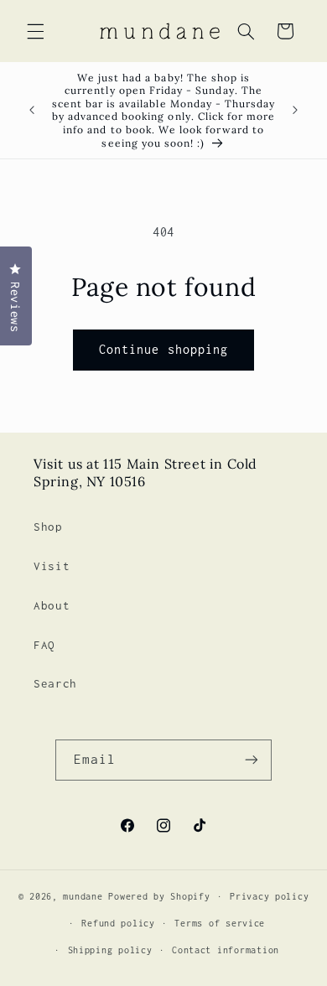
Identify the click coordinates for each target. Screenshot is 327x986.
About (52, 605)
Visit (52, 566)
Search (55, 683)
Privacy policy (269, 896)
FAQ (44, 644)
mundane (82, 896)
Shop (48, 526)
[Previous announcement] (31, 110)
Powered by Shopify (159, 896)
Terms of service (219, 923)
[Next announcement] (295, 110)
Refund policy (118, 923)
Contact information (225, 950)
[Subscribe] (251, 760)
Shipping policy (110, 950)
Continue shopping (163, 349)
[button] (35, 31)
